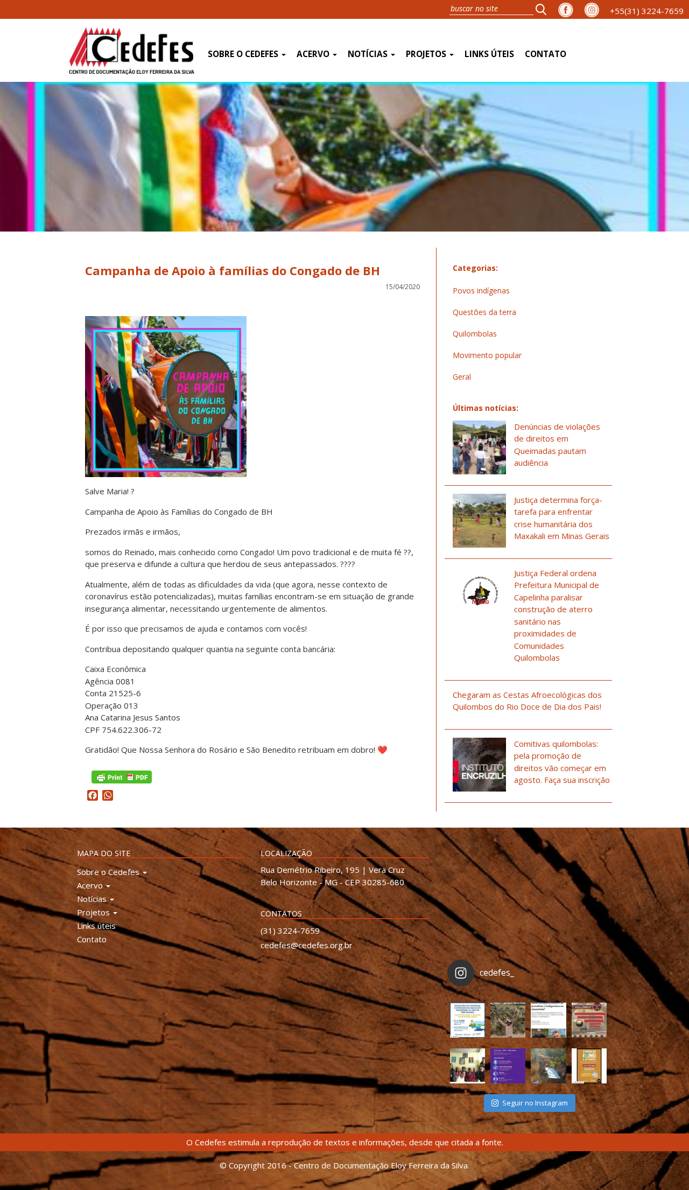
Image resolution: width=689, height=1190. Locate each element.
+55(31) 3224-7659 (647, 10)
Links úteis (489, 54)
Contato (545, 54)
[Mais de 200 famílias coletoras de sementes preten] (507, 1020)
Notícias (369, 54)
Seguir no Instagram (535, 1103)
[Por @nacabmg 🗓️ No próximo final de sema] (467, 1020)
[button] (544, 9)
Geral (462, 377)
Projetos (427, 54)
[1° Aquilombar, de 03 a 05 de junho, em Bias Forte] (589, 1020)
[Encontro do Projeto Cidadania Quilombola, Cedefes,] (467, 1065)
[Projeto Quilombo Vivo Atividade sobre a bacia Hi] (548, 1065)
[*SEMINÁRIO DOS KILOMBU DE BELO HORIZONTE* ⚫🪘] (589, 1065)
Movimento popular (487, 355)
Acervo (314, 54)
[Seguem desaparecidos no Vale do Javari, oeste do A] (548, 1020)
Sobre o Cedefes (244, 54)
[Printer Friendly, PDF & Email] (122, 776)
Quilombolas (475, 333)
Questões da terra (484, 312)
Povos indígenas (481, 290)
